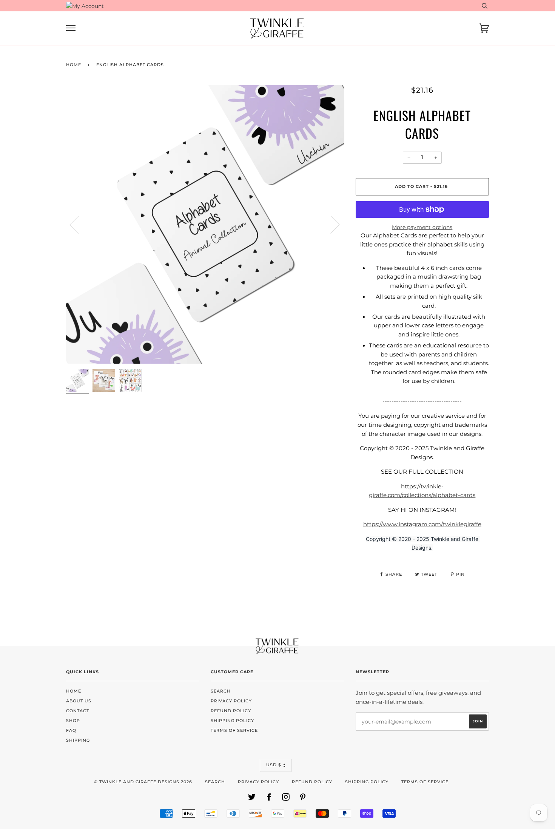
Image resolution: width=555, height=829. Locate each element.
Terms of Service (234, 730)
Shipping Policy (232, 720)
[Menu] (71, 28)
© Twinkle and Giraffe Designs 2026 (143, 781)
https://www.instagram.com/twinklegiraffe (422, 524)
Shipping (78, 740)
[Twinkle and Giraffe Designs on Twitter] (252, 798)
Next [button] (330, 224)
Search (221, 691)
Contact (77, 710)
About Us (78, 701)
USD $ (273, 764)
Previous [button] (79, 224)
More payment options (422, 227)
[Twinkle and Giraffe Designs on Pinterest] (303, 798)
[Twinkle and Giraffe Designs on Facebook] (269, 798)
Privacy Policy (231, 701)
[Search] (484, 6)
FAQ (71, 730)
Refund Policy (231, 710)
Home (73, 64)
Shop (73, 720)
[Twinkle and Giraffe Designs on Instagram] (286, 798)
